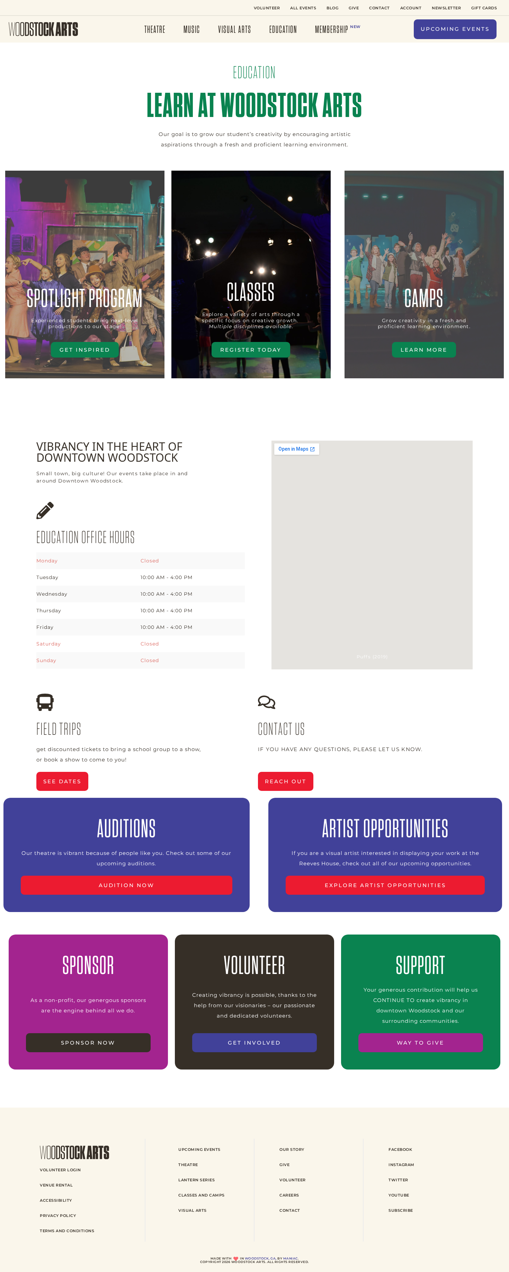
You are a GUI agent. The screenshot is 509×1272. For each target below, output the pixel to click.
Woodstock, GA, (261, 1259)
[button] (455, 29)
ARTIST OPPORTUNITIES (385, 828)
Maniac (290, 1259)
